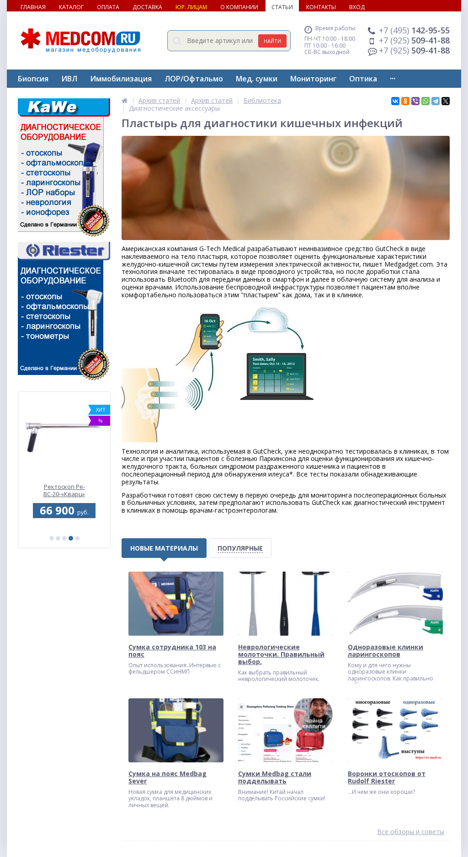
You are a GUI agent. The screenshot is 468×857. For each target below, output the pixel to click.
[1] (51, 538)
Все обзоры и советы (410, 832)
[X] (445, 101)
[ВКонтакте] (395, 101)
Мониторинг (313, 79)
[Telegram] (435, 101)
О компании (239, 7)
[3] (64, 538)
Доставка (147, 7)
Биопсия (33, 79)
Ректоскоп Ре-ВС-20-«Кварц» (64, 490)
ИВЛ (69, 79)
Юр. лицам (191, 7)
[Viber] (415, 101)
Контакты (321, 7)
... (392, 76)
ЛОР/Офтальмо (194, 79)
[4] (71, 538)
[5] (77, 538)
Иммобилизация (121, 79)
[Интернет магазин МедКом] (125, 100)
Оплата (108, 7)
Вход (357, 7)
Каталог (71, 7)
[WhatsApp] (425, 101)
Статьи (282, 7)
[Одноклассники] (405, 101)
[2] (58, 538)
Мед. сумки (256, 79)
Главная (33, 7)
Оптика (363, 79)
